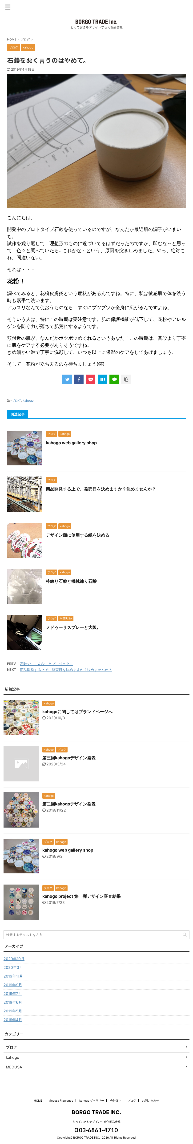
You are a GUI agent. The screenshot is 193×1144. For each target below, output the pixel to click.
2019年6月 (13, 1002)
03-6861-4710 (98, 1129)
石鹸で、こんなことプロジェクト (46, 664)
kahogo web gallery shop (71, 442)
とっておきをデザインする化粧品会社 (96, 1121)
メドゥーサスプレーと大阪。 (73, 627)
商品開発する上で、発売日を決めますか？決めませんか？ (101, 488)
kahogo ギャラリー (91, 1100)
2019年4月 (13, 1019)
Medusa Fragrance (60, 1100)
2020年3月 (13, 967)
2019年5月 (13, 1011)
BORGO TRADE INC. (96, 1112)
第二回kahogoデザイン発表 (69, 803)
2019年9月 (13, 984)
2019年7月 (13, 993)
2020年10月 (14, 958)
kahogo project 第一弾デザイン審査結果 (81, 896)
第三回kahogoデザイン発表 (69, 757)
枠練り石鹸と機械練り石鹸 (71, 581)
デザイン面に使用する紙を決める (77, 535)
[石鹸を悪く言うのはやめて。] (102, 379)
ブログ (16, 400)
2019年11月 (13, 976)
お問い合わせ (150, 1100)
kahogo (28, 400)
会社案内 (115, 1100)
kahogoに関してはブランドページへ (77, 711)
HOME (38, 1100)
